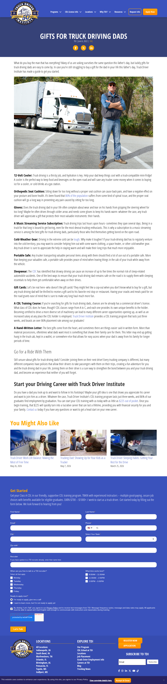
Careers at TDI (83, 662)
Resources (119, 11)
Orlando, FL (41, 659)
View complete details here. (101, 680)
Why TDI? (104, 11)
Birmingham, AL (43, 662)
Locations (89, 11)
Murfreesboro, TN (44, 656)
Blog (79, 665)
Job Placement (83, 656)
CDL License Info (71, 11)
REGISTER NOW (130, 640)
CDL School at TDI (85, 650)
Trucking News (84, 668)
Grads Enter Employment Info (90, 659)
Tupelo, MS (41, 668)
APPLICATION (130, 645)
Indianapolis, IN (43, 650)
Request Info (135, 11)
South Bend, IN (43, 653)
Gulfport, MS (42, 672)
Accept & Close (123, 680)
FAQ (91, 41)
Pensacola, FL (42, 665)
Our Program (83, 647)
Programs (54, 11)
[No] (163, 680)
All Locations (42, 647)
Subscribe (153, 662)
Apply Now (150, 11)
